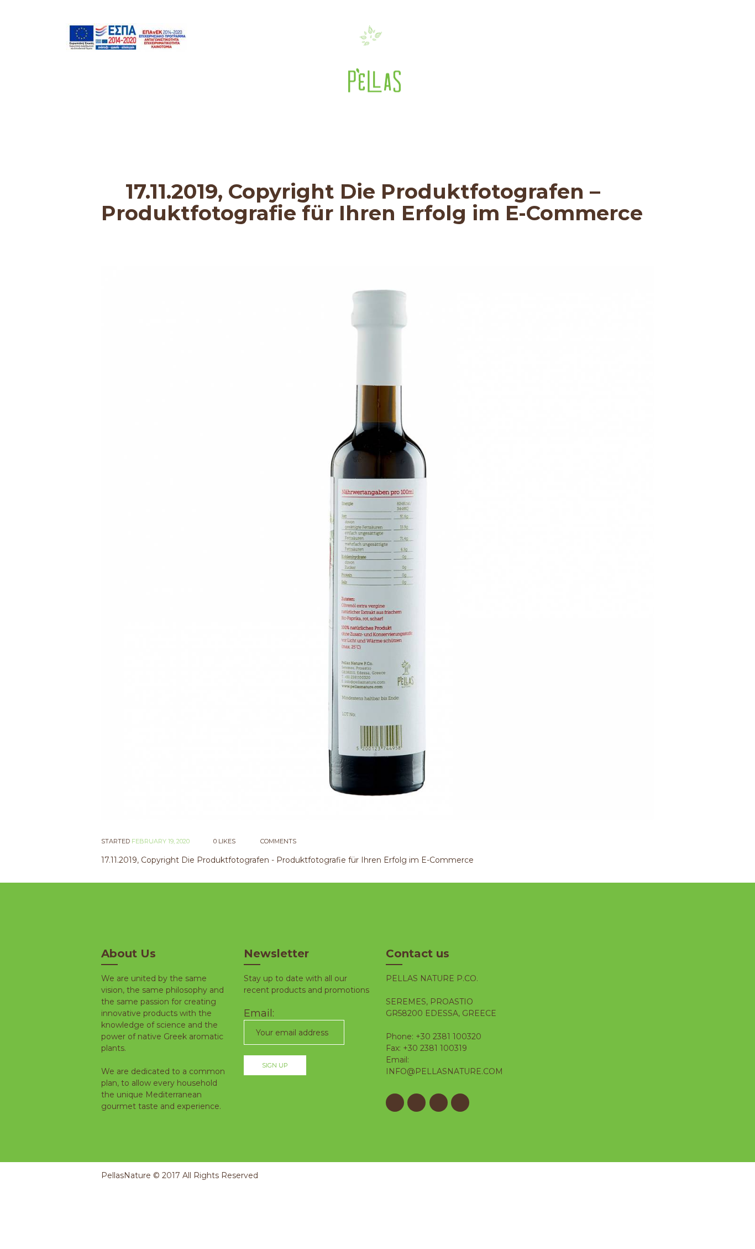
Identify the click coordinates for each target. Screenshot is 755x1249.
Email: (259, 1013)
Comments (277, 841)
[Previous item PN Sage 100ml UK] (239, 543)
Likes (224, 841)
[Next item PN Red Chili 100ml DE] (516, 543)
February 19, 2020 (161, 841)
